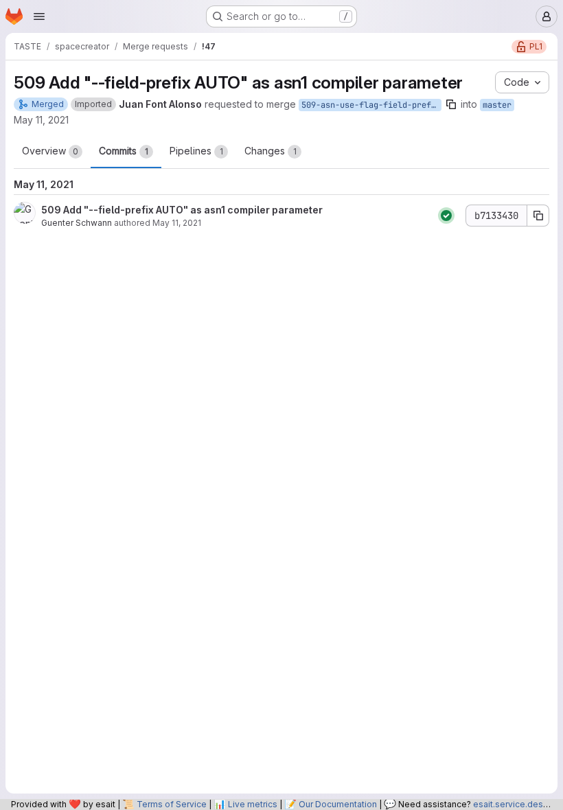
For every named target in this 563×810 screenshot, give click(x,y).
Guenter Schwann (76, 223)
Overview (50, 151)
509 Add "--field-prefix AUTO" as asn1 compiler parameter (182, 210)
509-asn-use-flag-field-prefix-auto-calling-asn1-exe (371, 105)
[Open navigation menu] (39, 16)
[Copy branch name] (451, 104)
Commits (123, 151)
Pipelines (196, 151)
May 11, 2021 (41, 120)
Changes (270, 151)
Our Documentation (338, 804)
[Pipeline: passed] (446, 215)
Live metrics (252, 804)
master (497, 105)
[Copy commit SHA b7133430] (538, 216)
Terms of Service (172, 804)
